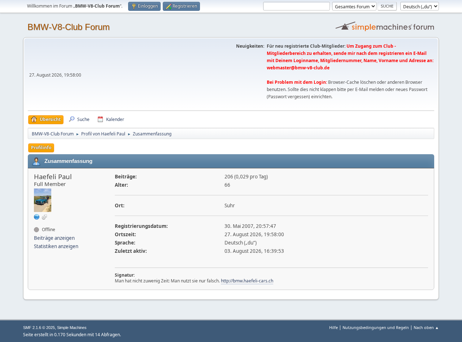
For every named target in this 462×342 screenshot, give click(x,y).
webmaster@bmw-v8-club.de (298, 68)
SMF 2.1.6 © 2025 (39, 327)
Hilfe (333, 327)
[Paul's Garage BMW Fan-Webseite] (37, 216)
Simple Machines (72, 327)
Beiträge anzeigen (54, 238)
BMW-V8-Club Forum (68, 27)
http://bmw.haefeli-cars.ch (247, 281)
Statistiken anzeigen (56, 246)
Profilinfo (41, 147)
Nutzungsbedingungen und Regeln (376, 327)
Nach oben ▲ (426, 327)
